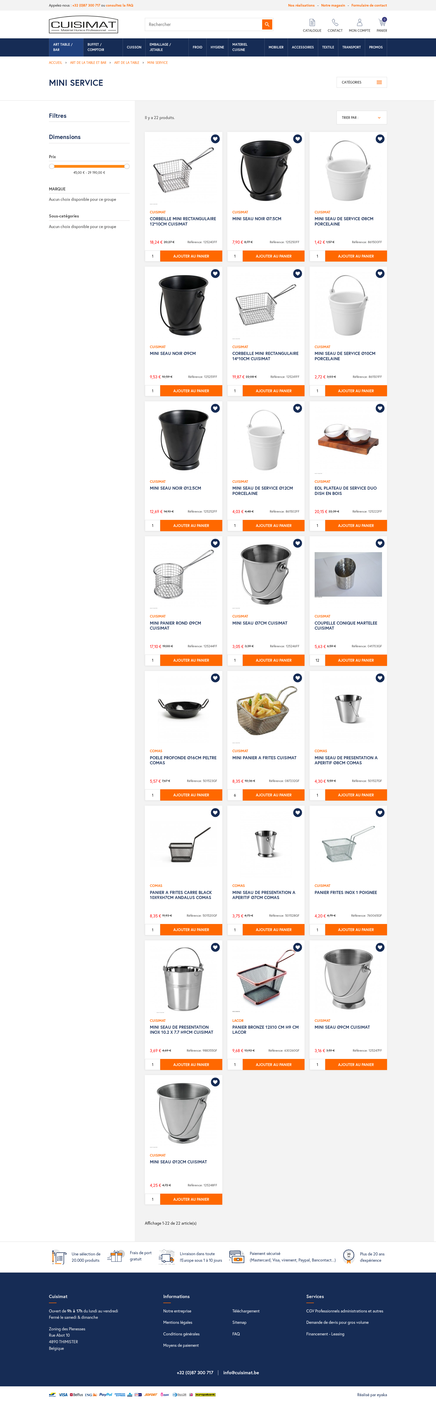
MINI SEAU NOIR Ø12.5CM (175, 488)
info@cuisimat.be (241, 1372)
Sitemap (239, 1322)
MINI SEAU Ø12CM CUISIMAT (178, 1162)
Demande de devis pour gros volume (337, 1322)
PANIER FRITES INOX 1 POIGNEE (346, 892)
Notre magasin (333, 5)
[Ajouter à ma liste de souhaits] (215, 138)
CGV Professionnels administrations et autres (344, 1310)
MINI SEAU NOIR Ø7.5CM (256, 218)
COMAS (156, 750)
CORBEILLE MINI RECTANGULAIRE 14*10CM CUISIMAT (265, 355)
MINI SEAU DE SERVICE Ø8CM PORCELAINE (344, 221)
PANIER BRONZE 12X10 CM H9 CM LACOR (265, 1029)
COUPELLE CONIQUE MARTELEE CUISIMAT (346, 625)
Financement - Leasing (325, 1333)
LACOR (237, 1020)
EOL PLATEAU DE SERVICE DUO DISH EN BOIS (346, 490)
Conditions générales (181, 1333)
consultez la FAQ (119, 5)
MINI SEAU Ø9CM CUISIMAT (342, 1027)
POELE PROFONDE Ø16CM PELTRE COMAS (183, 760)
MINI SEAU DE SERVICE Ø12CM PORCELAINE (262, 490)
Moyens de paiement (181, 1345)
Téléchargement (246, 1310)
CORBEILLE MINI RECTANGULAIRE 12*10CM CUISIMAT (183, 221)
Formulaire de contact (369, 5)
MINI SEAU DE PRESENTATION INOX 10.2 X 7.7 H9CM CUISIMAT (181, 1029)
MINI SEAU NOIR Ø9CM (173, 353)
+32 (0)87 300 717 (86, 5)
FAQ (236, 1333)
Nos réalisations (301, 5)
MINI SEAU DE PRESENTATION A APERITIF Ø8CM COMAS (346, 760)
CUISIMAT (158, 212)
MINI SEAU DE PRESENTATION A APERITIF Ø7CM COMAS (263, 894)
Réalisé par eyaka (372, 1394)
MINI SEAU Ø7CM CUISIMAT (259, 623)
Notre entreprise (177, 1310)
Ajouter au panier (191, 256)
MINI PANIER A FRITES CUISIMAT (264, 758)
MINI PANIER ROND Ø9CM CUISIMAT (175, 625)
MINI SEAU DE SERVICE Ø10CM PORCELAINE (345, 355)
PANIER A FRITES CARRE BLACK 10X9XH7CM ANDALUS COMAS (181, 894)
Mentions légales (177, 1322)
